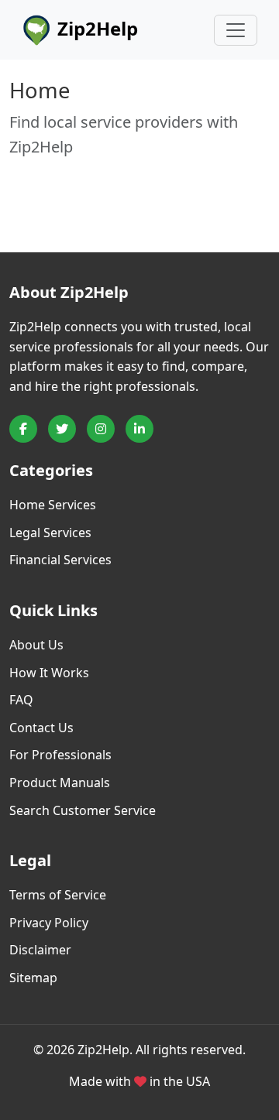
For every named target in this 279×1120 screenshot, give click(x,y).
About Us (36, 644)
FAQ (21, 699)
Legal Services (50, 532)
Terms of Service (57, 894)
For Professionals (60, 754)
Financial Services (60, 559)
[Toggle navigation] (235, 30)
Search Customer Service (82, 810)
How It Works (49, 672)
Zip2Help (95, 28)
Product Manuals (59, 782)
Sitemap (33, 977)
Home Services (52, 504)
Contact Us (41, 727)
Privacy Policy (48, 922)
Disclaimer (40, 949)
